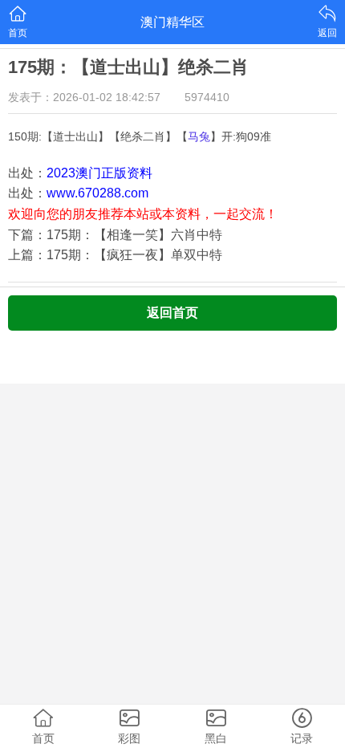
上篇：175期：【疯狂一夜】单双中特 (115, 255)
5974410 (207, 97)
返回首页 (172, 312)
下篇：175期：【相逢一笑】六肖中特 (115, 235)
